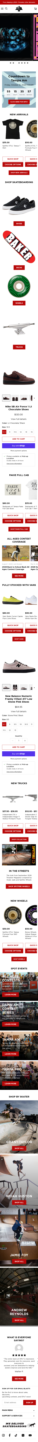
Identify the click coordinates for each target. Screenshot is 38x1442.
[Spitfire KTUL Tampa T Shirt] (13, 129)
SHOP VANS (19, 639)
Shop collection (19, 839)
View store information (14, 463)
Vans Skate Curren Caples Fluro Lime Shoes (13, 617)
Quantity (18, 736)
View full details (18, 419)
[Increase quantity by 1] (25, 740)
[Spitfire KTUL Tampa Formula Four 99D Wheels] (13, 915)
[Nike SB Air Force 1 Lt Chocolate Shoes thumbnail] (6, 398)
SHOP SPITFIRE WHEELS (19, 886)
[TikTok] (16, 1435)
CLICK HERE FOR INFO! (19, 102)
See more (19, 576)
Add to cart (18, 439)
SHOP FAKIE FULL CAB (19, 529)
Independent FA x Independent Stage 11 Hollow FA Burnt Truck (12, 817)
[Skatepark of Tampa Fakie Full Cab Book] (13, 490)
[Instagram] (3, 1435)
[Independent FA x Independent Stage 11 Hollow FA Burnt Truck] (13, 798)
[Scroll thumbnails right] (34, 398)
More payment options (18, 451)
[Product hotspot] (15, 848)
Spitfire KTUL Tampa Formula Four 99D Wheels (11, 934)
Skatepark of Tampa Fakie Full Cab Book (13, 508)
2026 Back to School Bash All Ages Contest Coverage (15, 568)
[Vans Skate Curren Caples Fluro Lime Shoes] (13, 599)
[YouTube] (30, 1435)
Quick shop (12, 159)
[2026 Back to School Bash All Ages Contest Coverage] (16, 553)
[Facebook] (9, 1435)
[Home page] (19, 9)
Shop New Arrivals (19, 172)
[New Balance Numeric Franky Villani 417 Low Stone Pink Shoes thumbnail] (6, 687)
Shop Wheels (19, 959)
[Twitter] (23, 1435)
